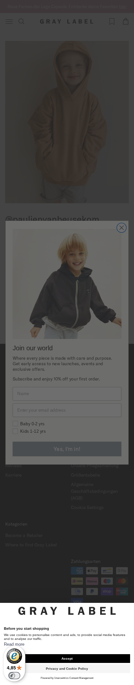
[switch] (14, 675)
